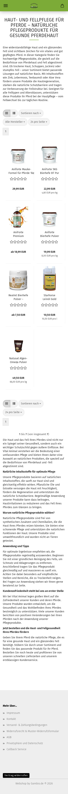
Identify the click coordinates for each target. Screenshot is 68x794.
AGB (9, 737)
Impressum (13, 713)
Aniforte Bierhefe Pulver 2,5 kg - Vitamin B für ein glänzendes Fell (49, 234)
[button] (6, 113)
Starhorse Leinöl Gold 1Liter (49, 297)
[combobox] (31, 113)
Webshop (20, 783)
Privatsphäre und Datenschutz (25, 743)
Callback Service (16, 749)
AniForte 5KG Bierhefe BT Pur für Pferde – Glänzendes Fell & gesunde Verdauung (49, 171)
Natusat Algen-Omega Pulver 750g (18, 360)
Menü (5, 5)
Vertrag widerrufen (16, 775)
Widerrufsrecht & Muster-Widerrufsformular (33, 731)
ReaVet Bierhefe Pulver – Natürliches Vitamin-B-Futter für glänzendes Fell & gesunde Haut (18, 297)
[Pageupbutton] (57, 788)
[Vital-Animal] (34, 5)
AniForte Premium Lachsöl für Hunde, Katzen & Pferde (18, 234)
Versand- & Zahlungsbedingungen (27, 725)
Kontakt (11, 719)
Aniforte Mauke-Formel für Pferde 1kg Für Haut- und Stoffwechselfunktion (21, 171)
